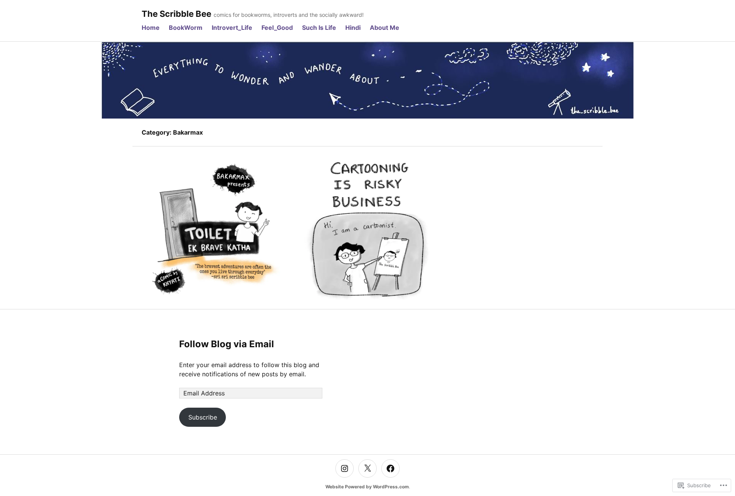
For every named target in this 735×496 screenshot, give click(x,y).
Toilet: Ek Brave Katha (214, 232)
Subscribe (202, 417)
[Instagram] (344, 468)
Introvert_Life (232, 27)
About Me (384, 27)
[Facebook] (390, 468)
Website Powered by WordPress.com (367, 486)
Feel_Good (277, 27)
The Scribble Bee (176, 14)
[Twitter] (367, 468)
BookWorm (186, 27)
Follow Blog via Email (226, 344)
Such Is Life (319, 27)
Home (151, 27)
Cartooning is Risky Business (367, 232)
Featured (367, 214)
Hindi (353, 27)
